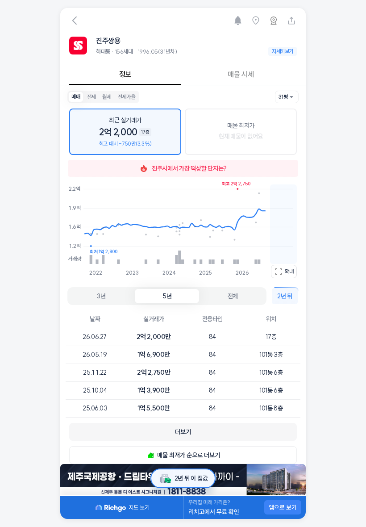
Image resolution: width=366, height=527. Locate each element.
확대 (289, 271)
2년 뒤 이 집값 (191, 478)
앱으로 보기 (283, 507)
